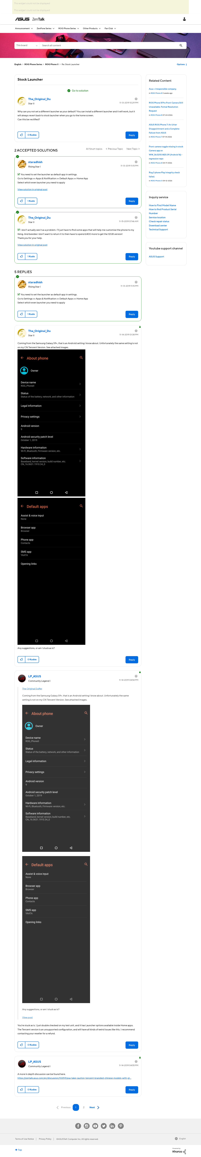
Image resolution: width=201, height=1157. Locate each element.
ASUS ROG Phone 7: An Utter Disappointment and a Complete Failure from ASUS (164, 128)
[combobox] (113, 45)
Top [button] (20, 1149)
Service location (157, 217)
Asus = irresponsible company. (162, 89)
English (17, 64)
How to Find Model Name (162, 205)
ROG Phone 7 (156, 137)
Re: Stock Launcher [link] (70, 64)
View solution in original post (32, 189)
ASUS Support (156, 256)
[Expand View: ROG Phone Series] (78, 28)
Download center (158, 225)
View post (27, 1017)
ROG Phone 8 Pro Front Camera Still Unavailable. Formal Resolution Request (166, 107)
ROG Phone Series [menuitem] (67, 28)
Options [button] (181, 64)
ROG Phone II (52, 64)
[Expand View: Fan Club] (115, 28)
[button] (21, 135)
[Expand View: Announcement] (31, 28)
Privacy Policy (45, 1139)
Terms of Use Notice (24, 1139)
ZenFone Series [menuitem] (44, 28)
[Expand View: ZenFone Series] (53, 28)
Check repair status (159, 221)
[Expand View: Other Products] (99, 28)
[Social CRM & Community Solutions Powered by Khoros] (179, 1150)
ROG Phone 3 (156, 181)
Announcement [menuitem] (22, 28)
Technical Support (158, 229)
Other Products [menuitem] (90, 28)
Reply (132, 135)
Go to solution (80, 90)
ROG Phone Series (33, 64)
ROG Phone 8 (156, 93)
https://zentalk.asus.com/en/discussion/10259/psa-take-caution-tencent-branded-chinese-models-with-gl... (74, 1078)
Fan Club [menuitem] (109, 28)
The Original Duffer (32, 688)
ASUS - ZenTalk (30, 19)
